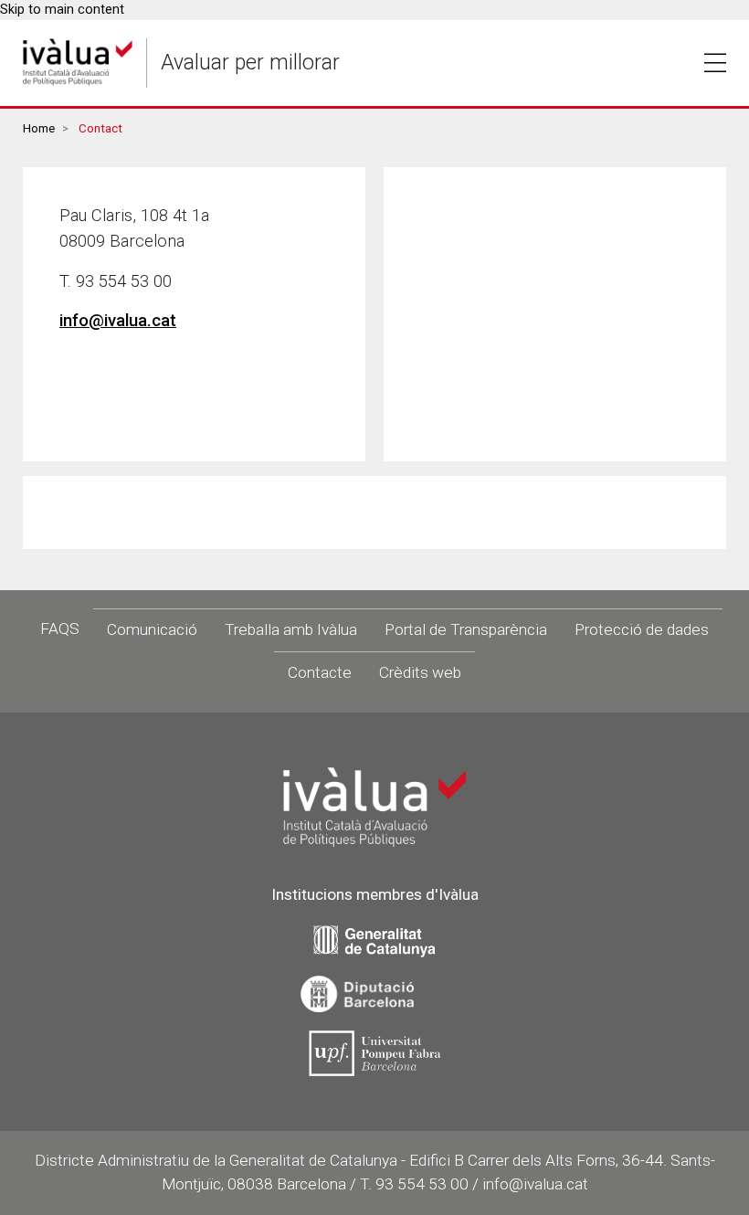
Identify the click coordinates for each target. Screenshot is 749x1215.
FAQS (59, 628)
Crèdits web (420, 672)
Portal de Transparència (466, 629)
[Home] (77, 62)
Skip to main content (62, 9)
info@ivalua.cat (117, 321)
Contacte (320, 672)
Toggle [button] (715, 63)
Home (39, 128)
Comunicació (152, 629)
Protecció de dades (642, 629)
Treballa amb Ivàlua (291, 629)
